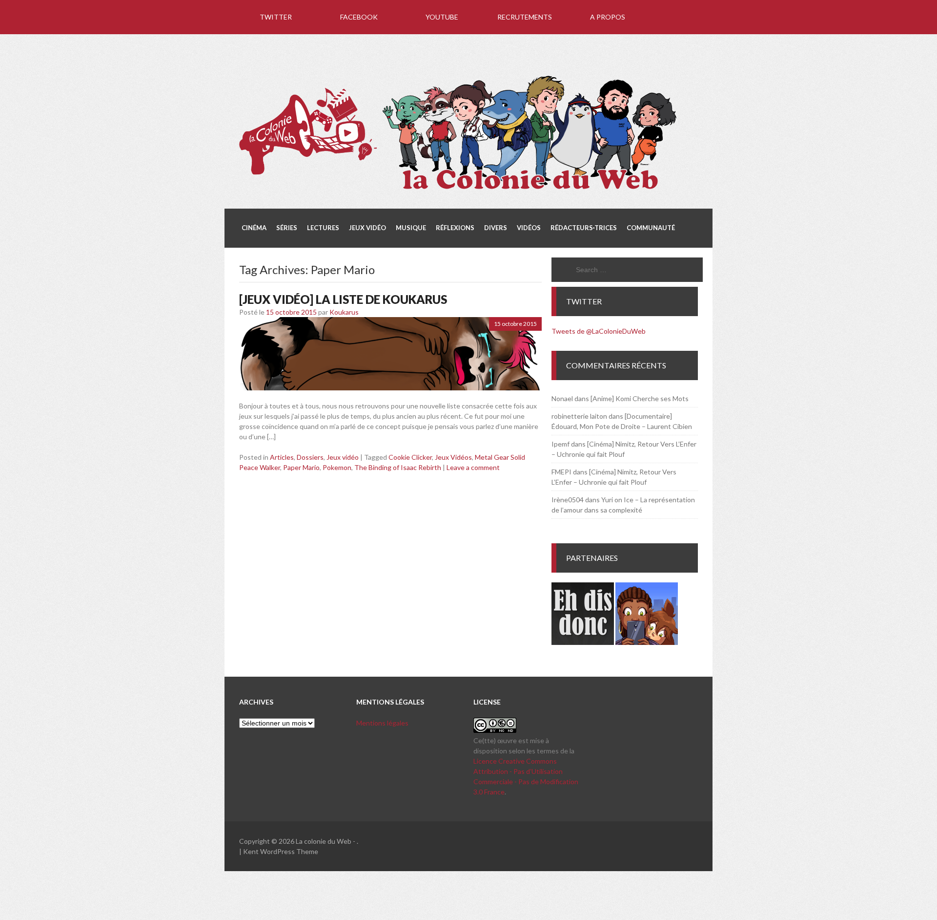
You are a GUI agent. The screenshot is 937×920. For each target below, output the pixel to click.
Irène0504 (567, 499)
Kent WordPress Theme (280, 851)
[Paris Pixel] (646, 642)
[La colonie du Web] (458, 191)
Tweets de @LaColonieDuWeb (598, 331)
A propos (607, 17)
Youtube (442, 17)
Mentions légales (382, 723)
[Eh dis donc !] (582, 642)
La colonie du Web (323, 841)
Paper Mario (301, 467)
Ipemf (560, 444)
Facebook (359, 17)
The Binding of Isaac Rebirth (397, 467)
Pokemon (337, 467)
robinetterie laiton (579, 416)
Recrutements (524, 17)
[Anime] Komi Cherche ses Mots (640, 398)
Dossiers (310, 457)
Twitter (276, 17)
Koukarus (344, 312)
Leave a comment (473, 467)
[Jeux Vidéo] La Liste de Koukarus (343, 299)
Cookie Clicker (410, 457)
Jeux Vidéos (453, 457)
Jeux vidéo (342, 457)
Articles (282, 457)
